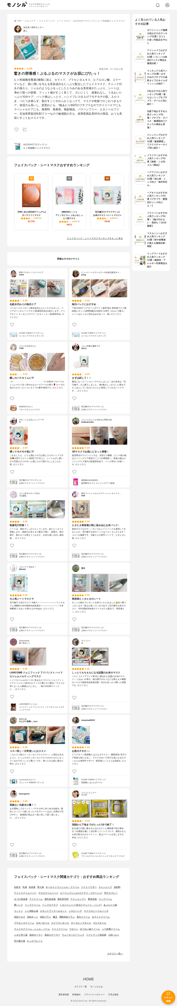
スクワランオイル (60, 923)
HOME (88, 979)
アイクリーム (36, 899)
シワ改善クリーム (111, 929)
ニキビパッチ (75, 911)
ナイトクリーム (59, 929)
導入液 (40, 887)
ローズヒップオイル (81, 923)
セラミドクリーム (101, 917)
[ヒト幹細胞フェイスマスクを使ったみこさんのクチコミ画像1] (26, 47)
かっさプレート (35, 941)
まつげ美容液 (20, 899)
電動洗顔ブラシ (67, 917)
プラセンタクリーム (24, 923)
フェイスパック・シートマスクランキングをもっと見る (95, 238)
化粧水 (17, 887)
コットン (18, 911)
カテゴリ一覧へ (115, 953)
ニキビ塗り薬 (20, 935)
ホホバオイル (42, 923)
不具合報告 (113, 994)
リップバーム (105, 899)
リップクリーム (32, 905)
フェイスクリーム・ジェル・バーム (32, 929)
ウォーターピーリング (73, 935)
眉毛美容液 (50, 899)
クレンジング (105, 887)
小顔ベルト (113, 935)
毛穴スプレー (111, 893)
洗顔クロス (19, 917)
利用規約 (76, 994)
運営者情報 (63, 994)
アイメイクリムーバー (25, 893)
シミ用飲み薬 (31, 911)
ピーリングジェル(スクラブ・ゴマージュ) (81, 893)
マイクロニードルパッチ (96, 911)
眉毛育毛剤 (63, 899)
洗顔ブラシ (45, 917)
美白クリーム (83, 917)
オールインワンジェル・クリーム (62, 887)
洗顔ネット (32, 917)
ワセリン (73, 929)
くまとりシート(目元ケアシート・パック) (81, 905)
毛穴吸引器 (19, 941)
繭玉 (55, 917)
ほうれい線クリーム (90, 929)
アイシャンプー (78, 899)
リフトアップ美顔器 (96, 935)
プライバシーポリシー (94, 994)
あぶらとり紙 (110, 905)
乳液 (24, 887)
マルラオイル (99, 923)
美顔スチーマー (52, 935)
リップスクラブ (50, 905)
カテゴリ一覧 (80, 986)
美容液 (32, 887)
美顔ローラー (36, 935)
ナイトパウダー (89, 887)
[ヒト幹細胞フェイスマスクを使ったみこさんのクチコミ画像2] (53, 47)
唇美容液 (92, 899)
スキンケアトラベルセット (53, 911)
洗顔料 (117, 887)
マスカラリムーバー (48, 893)
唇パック (18, 905)
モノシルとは (96, 986)
